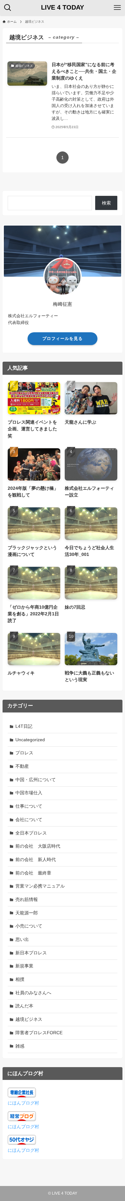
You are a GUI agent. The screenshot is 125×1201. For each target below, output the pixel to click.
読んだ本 (24, 1005)
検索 (106, 202)
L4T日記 (23, 726)
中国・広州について (35, 779)
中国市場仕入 (28, 792)
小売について (28, 925)
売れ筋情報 (26, 899)
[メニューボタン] (117, 7)
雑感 (19, 1046)
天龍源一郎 (26, 912)
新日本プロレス (31, 952)
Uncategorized (30, 739)
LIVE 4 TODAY (62, 7)
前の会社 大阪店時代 (37, 846)
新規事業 (24, 965)
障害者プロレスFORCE (39, 1032)
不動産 (22, 766)
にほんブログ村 (23, 1102)
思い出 (22, 939)
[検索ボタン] (7, 7)
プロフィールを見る (62, 338)
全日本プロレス (31, 832)
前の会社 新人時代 (35, 859)
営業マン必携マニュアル (40, 886)
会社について (28, 819)
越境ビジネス (28, 1019)
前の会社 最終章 (33, 872)
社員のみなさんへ (33, 992)
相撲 (19, 979)
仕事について (28, 806)
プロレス (24, 752)
